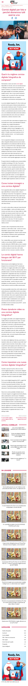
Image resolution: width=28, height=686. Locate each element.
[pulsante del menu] (3, 2)
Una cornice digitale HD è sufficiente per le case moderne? (18, 428)
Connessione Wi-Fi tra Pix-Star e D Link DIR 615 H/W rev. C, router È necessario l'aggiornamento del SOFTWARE (14, 563)
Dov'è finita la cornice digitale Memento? (21, 418)
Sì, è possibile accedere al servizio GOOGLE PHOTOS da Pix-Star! (14, 525)
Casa (2, 5)
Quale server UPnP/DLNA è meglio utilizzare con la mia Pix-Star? (14, 621)
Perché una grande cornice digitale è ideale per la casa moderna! (18, 453)
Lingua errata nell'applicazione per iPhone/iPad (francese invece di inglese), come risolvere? (14, 543)
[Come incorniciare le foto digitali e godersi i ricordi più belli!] (5, 441)
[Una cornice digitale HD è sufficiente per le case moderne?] (5, 429)
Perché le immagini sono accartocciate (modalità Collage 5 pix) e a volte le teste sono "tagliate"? (14, 582)
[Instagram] (16, 18)
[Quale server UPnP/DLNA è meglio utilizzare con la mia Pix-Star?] (14, 613)
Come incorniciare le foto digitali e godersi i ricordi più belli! (18, 440)
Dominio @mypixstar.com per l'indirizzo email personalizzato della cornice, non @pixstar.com (13, 487)
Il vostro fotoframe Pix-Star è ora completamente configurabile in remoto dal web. (14, 506)
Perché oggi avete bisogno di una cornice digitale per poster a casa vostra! (18, 447)
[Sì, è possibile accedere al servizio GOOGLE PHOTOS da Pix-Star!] (14, 516)
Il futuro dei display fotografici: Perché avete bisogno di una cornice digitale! (18, 435)
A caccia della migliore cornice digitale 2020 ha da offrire (7, 419)
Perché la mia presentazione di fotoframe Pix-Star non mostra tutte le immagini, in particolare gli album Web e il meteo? (14, 602)
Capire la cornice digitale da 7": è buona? (18, 459)
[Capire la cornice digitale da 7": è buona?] (5, 460)
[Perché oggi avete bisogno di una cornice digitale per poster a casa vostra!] (5, 447)
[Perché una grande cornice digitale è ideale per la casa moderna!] (5, 453)
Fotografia (7, 5)
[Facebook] (12, 18)
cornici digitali (19, 83)
